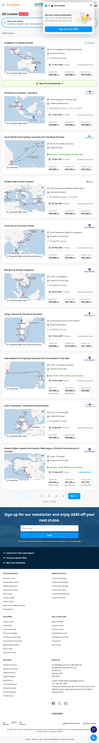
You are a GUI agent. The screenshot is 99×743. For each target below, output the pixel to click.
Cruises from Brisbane (60, 582)
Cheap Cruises (8, 622)
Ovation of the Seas (10, 665)
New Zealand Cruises (10, 582)
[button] (55, 72)
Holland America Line (59, 633)
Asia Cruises (7, 594)
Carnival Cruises (58, 625)
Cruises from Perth (58, 598)
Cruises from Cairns (59, 590)
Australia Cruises (9, 578)
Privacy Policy (65, 739)
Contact (28, 739)
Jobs (40, 739)
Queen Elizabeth (9, 676)
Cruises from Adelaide (60, 586)
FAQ (72, 739)
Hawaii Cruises (8, 601)
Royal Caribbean (58, 622)
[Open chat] (93, 729)
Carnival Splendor (9, 692)
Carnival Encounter (10, 688)
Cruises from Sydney (59, 578)
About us (35, 739)
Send (49, 535)
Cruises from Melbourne (60, 594)
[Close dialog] (91, 5)
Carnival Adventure (10, 684)
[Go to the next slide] (92, 73)
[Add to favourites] (42, 48)
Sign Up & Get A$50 (68, 29)
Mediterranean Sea (10, 586)
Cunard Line (56, 641)
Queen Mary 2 (8, 680)
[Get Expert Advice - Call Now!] (93, 737)
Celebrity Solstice (9, 673)
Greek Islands (8, 609)
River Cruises (8, 649)
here (79, 541)
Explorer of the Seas (10, 669)
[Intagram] (65, 704)
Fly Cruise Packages (10, 633)
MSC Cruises (56, 645)
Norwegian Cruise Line (60, 637)
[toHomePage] (13, 5)
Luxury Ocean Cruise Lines (12, 641)
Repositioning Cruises (11, 645)
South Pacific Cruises (10, 590)
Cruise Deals (7, 625)
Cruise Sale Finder (9, 629)
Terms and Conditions (51, 739)
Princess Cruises (58, 629)
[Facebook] (53, 704)
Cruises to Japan (9, 598)
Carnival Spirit (8, 696)
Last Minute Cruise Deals (12, 637)
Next (72, 496)
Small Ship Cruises (9, 652)
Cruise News (57, 713)
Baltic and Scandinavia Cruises (14, 605)
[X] (59, 704)
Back (26, 496)
